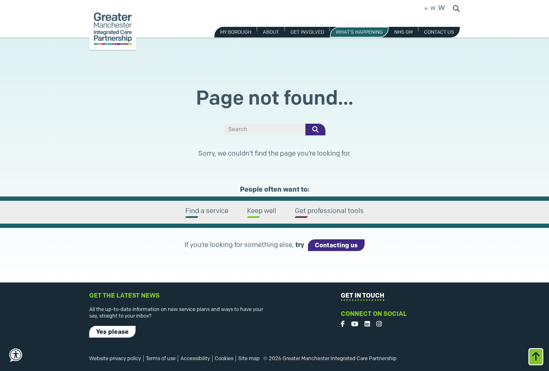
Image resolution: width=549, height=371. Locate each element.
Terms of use (161, 358)
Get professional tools (329, 210)
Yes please (112, 332)
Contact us (439, 32)
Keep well (261, 210)
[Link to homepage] (112, 28)
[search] (264, 129)
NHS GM (403, 32)
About (271, 32)
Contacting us (336, 245)
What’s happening (359, 32)
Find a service (206, 210)
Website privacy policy (115, 358)
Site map (249, 358)
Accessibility (195, 358)
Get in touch (362, 295)
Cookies (224, 358)
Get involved (307, 32)
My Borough (235, 32)
